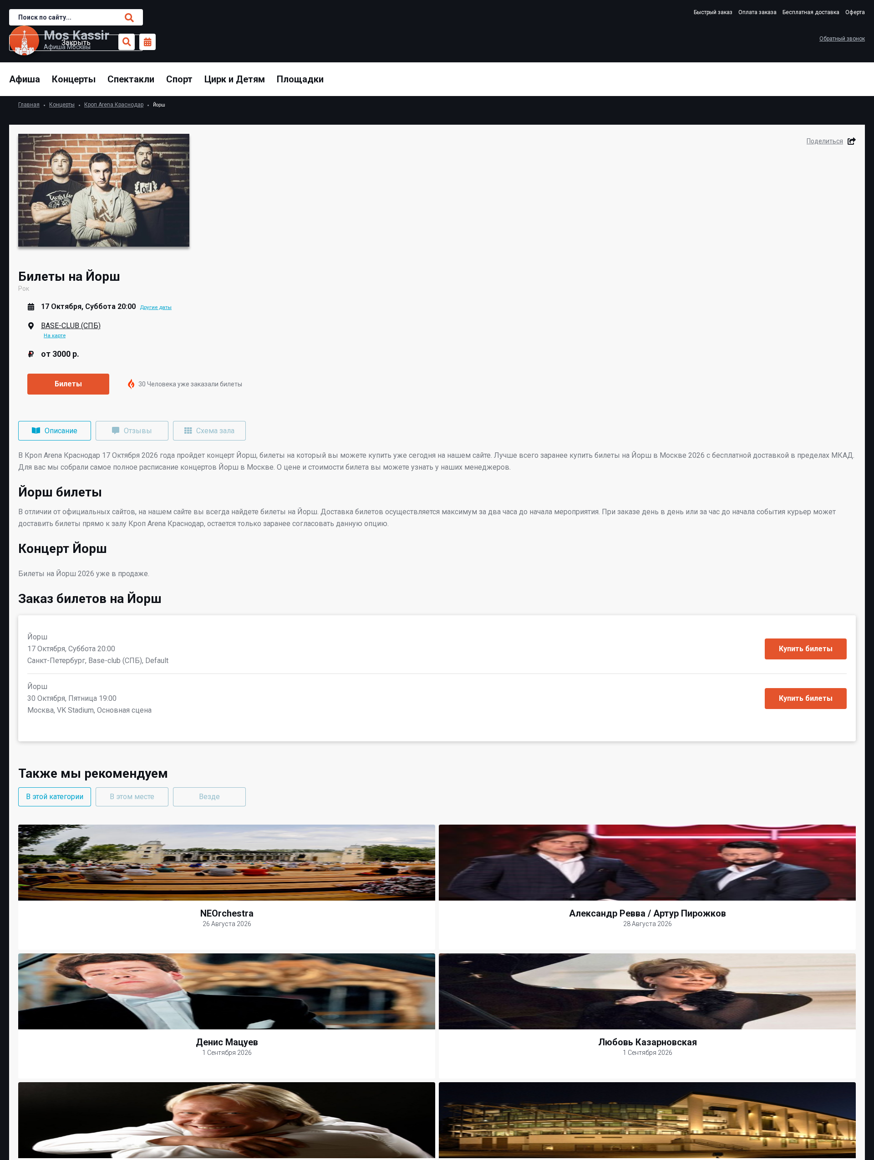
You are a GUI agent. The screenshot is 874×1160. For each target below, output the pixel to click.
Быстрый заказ (713, 12)
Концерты (74, 79)
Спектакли (130, 79)
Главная (29, 104)
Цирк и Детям (234, 79)
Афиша (24, 79)
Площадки (300, 79)
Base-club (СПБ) (71, 325)
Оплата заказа (757, 12)
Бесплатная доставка (811, 12)
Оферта (855, 12)
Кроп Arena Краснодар (113, 104)
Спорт (179, 79)
